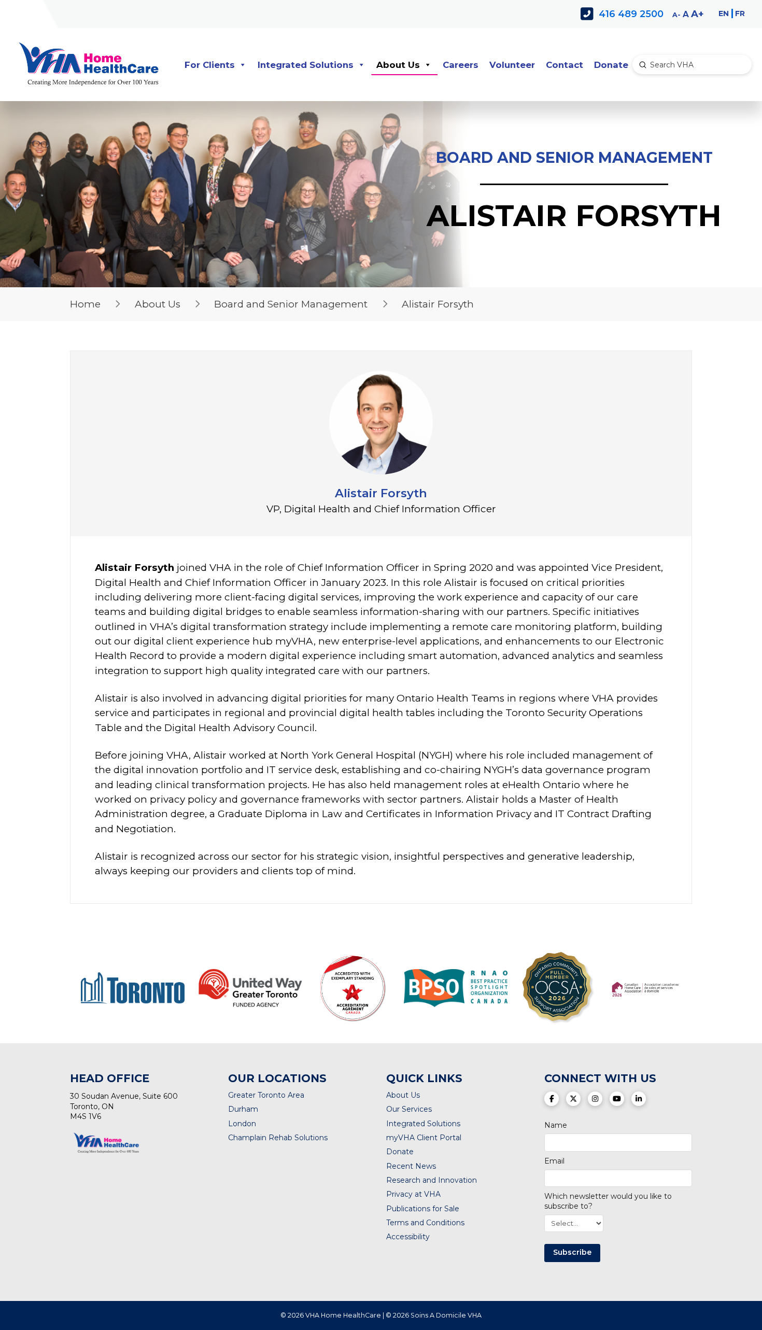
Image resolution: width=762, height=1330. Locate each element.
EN (723, 13)
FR (740, 13)
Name (555, 1125)
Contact (564, 65)
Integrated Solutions (306, 65)
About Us (398, 65)
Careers (460, 65)
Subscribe (572, 1252)
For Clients (210, 65)
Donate (611, 65)
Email (554, 1161)
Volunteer (512, 65)
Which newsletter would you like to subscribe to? (608, 1201)
